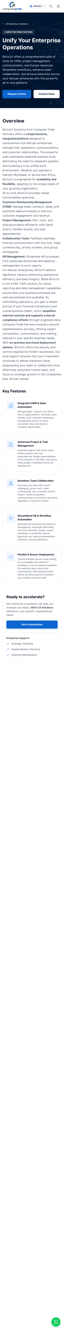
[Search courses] (51, 6)
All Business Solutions (17, 23)
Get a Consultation (32, 624)
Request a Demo (17, 93)
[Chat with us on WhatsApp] (56, 1322)
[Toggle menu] (58, 6)
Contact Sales (47, 93)
